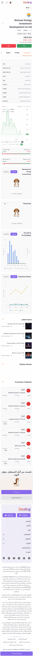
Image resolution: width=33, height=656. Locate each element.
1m (24, 106)
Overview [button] (27, 53)
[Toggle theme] (7, 3)
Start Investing (17, 653)
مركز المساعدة (26, 548)
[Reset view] (16, 139)
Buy (24, 45)
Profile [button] (17, 53)
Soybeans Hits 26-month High (16, 324)
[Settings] (3, 107)
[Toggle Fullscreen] (5, 107)
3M (13, 144)
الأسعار (28, 525)
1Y (8, 144)
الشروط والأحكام (23, 639)
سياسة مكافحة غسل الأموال (9, 642)
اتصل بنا (28, 552)
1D (21, 144)
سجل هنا (17, 492)
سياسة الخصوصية (12, 639)
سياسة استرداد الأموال (24, 642)
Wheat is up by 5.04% (18, 353)
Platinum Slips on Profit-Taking (15, 343)
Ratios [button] (8, 53)
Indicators (20, 106)
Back (27, 7)
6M (11, 144)
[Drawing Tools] (30, 107)
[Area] (27, 107)
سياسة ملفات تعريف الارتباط (16, 645)
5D (19, 144)
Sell (9, 45)
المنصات (28, 521)
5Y (5, 144)
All (3, 144)
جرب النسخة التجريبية (16, 497)
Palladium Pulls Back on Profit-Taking (13, 333)
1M (16, 144)
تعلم (29, 530)
